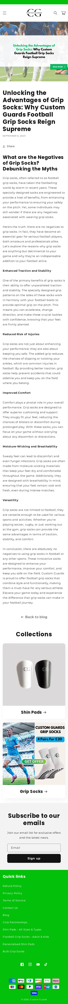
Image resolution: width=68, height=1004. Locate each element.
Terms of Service (14, 900)
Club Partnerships (15, 922)
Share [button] (11, 146)
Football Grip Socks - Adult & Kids (26, 936)
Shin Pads (31, 712)
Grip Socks (31, 791)
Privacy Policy (12, 893)
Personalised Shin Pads (18, 944)
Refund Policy (12, 886)
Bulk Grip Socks (13, 951)
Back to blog (36, 617)
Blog (6, 915)
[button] (5, 13)
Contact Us (10, 907)
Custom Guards (38, 999)
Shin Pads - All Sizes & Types (22, 929)
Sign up (34, 858)
